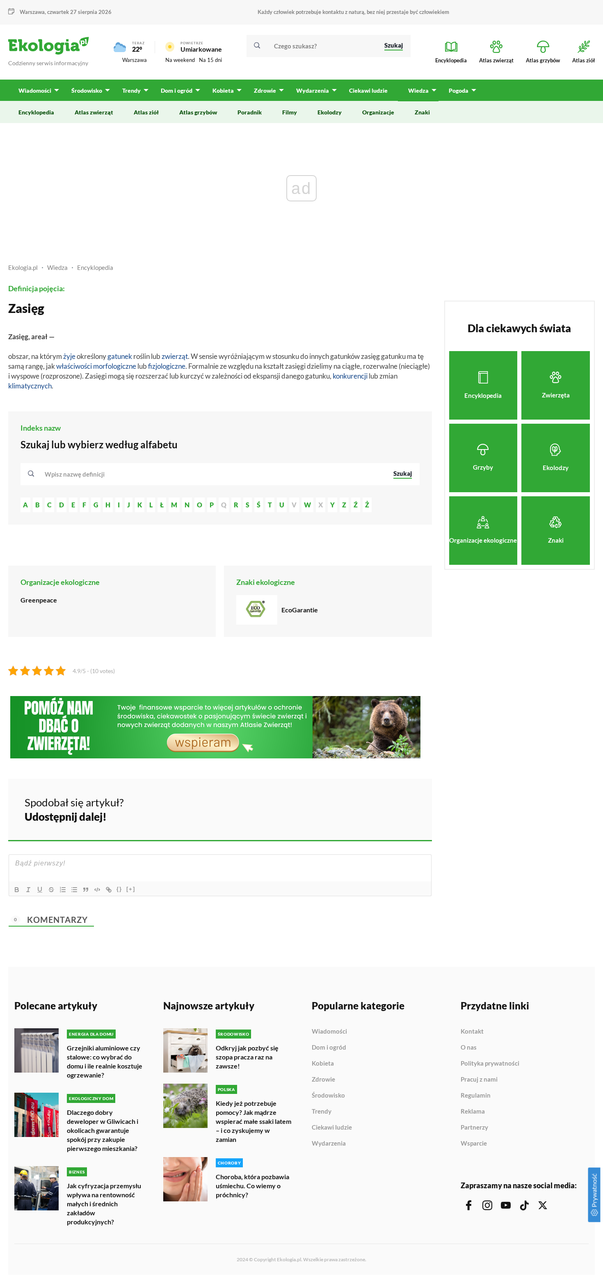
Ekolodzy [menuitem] (329, 112)
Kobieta (323, 1063)
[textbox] (77, 474)
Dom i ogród (329, 1047)
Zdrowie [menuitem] (265, 90)
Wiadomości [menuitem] (34, 90)
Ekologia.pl (23, 267)
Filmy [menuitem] (289, 112)
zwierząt (175, 356)
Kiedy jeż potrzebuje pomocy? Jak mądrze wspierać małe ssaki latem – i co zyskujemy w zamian (253, 1121)
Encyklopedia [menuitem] (36, 112)
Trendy (321, 1111)
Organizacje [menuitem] (378, 112)
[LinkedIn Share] (405, 808)
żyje (69, 356)
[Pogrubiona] (17, 890)
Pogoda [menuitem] (458, 90)
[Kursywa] (28, 890)
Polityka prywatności (490, 1063)
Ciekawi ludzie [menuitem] (368, 90)
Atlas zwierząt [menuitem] (94, 112)
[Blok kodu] (97, 890)
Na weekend (180, 60)
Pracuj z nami (479, 1079)
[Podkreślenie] (40, 890)
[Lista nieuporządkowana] (74, 890)
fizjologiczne (166, 366)
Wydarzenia (329, 1143)
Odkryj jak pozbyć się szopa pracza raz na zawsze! (247, 1057)
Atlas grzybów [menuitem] (198, 112)
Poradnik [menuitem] (250, 112)
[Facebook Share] (362, 808)
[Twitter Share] (383, 808)
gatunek (119, 356)
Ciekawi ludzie (332, 1127)
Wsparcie (474, 1143)
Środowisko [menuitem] (86, 90)
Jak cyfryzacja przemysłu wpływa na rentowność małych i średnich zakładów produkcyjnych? (104, 1204)
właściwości (74, 366)
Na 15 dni (210, 60)
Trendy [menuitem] (131, 90)
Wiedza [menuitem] (418, 90)
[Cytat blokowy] (85, 890)
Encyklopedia (95, 267)
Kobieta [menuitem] (223, 90)
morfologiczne (114, 366)
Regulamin (476, 1095)
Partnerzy (474, 1127)
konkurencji (350, 376)
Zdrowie (323, 1079)
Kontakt (472, 1031)
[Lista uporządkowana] (63, 890)
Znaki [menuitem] (422, 112)
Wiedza (57, 267)
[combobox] (213, 474)
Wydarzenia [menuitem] (312, 90)
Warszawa (134, 60)
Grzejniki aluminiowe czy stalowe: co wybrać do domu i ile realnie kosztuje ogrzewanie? (104, 1061)
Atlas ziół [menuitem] (146, 112)
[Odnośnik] (108, 890)
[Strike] (51, 890)
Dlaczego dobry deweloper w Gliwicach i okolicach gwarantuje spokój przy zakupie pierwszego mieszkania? (102, 1130)
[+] (130, 889)
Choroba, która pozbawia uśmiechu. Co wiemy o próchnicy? (252, 1186)
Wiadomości (329, 1031)
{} (119, 889)
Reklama (473, 1111)
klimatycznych (30, 385)
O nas (469, 1047)
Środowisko (328, 1095)
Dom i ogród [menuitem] (176, 90)
